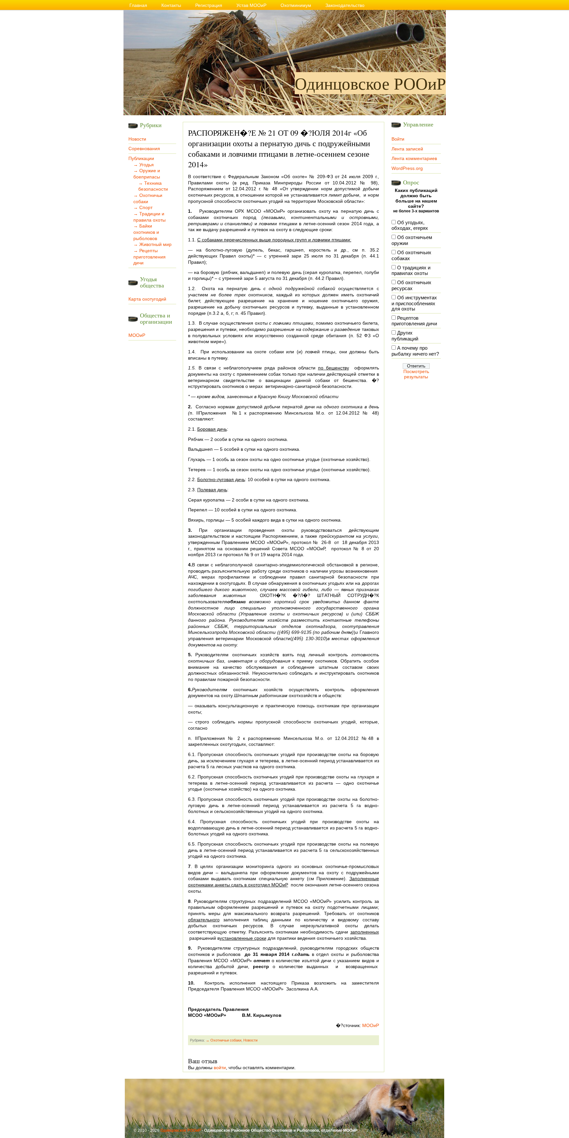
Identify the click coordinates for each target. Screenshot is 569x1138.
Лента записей (407, 148)
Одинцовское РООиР (370, 83)
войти (220, 1067)
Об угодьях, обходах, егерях (410, 225)
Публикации (141, 158)
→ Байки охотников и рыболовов (146, 232)
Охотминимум (296, 5)
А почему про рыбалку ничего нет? (415, 351)
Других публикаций (405, 335)
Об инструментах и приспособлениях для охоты (414, 303)
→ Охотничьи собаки (223, 1040)
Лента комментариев (414, 158)
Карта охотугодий (147, 299)
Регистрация (208, 5)
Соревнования (144, 148)
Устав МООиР (251, 5)
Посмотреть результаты (416, 374)
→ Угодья (143, 164)
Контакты (171, 5)
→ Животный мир (152, 244)
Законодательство (345, 5)
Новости (137, 139)
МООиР (136, 335)
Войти (398, 139)
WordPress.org (407, 168)
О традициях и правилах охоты (411, 270)
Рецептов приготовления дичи (414, 321)
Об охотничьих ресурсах (411, 285)
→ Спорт (142, 207)
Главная (138, 5)
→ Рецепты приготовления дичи (149, 256)
